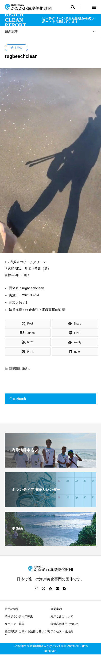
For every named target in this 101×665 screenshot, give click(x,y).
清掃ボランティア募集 (19, 616)
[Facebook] (50, 588)
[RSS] (64, 588)
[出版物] (50, 544)
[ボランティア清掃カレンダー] (50, 505)
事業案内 (56, 609)
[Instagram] (36, 588)
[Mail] (57, 588)
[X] (43, 588)
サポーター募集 (14, 624)
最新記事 (11, 31)
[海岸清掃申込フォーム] (50, 466)
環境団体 (16, 47)
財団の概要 (12, 609)
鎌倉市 (26, 368)
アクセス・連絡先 (61, 631)
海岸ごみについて (61, 616)
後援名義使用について (64, 624)
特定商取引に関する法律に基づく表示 (27, 633)
